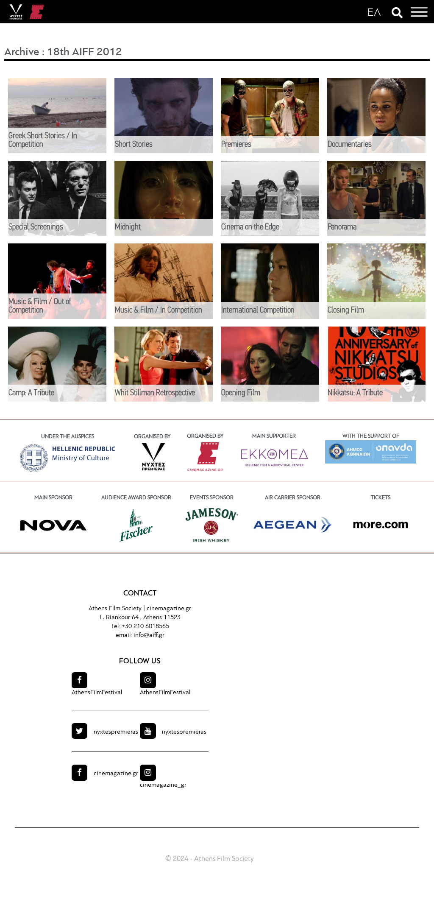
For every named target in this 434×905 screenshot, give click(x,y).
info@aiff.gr (149, 635)
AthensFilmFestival (97, 693)
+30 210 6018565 (145, 626)
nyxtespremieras (116, 732)
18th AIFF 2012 (84, 52)
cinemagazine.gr (169, 609)
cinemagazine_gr (163, 785)
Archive (21, 52)
